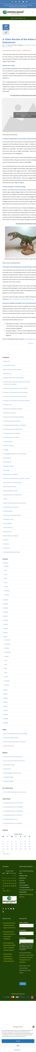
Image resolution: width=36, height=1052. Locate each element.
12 (11, 844)
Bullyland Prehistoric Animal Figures (14, 377)
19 (11, 846)
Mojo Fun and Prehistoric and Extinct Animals (17, 478)
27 (16, 849)
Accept (18, 1041)
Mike (5, 45)
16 (29, 844)
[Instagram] (3, 911)
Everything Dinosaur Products (12, 433)
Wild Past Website (9, 781)
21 (20, 846)
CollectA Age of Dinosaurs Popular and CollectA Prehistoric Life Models (17, 383)
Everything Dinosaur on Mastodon (13, 811)
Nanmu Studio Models (10, 486)
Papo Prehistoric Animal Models (13, 495)
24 (3, 849)
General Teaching (8, 445)
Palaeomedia (7, 769)
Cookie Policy (17, 1049)
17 (3, 846)
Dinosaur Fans (27, 45)
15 (25, 844)
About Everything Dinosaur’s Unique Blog (15, 733)
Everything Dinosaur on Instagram (13, 807)
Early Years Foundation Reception (13, 409)
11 (7, 844)
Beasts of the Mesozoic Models (12, 369)
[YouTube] (11, 908)
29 (25, 849)
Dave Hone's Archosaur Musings (13, 756)
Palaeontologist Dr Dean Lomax (12, 773)
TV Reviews (7, 548)
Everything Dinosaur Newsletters (13, 429)
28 (21, 849)
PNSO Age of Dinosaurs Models (12, 515)
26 (12, 849)
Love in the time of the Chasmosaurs (14, 760)
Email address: (23, 922)
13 (16, 844)
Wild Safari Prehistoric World (12, 552)
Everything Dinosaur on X (11, 819)
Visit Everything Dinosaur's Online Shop (15, 792)
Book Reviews (7, 373)
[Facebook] (3, 908)
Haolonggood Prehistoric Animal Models (15, 454)
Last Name (22, 938)
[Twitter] (5, 908)
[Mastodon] (13, 908)
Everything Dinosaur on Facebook (13, 803)
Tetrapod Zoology (8, 777)
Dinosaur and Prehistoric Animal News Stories (17, 400)
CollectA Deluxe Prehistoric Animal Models (16, 388)
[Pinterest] (8, 908)
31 (3, 851)
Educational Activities (10, 413)
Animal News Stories (9, 365)
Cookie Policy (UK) (9, 746)
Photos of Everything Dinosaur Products (15, 503)
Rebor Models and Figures (11, 535)
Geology (6, 449)
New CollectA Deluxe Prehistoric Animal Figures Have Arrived (9, 925)
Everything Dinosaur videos (11, 437)
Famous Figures (8, 441)
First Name (22, 930)
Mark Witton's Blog (9, 765)
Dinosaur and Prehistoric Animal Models (15, 396)
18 (7, 846)
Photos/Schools (8, 511)
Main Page (6, 470)
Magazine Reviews (9, 466)
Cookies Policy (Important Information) (15, 741)
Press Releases (8, 523)
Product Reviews (8, 527)
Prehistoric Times (8, 519)
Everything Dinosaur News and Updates (15, 425)
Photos (5, 499)
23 (30, 846)
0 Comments (9, 46)
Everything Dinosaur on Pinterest (13, 815)
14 (20, 844)
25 (7, 849)
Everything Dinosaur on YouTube (13, 823)
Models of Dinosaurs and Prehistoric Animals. (21, 299)
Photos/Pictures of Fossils (11, 507)
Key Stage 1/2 (7, 458)
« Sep (4, 854)
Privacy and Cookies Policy (11, 737)
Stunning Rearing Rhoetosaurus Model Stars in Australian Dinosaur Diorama (9, 946)
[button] (33, 1027)
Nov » (8, 854)
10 (3, 844)
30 (30, 849)
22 (25, 846)
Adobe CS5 (7, 361)
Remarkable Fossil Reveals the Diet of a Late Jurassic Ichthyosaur (9, 935)
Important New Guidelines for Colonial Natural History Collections (9, 957)
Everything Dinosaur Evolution (12, 421)
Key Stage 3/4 (7, 462)
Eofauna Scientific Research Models (14, 417)
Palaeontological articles (10, 490)
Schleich (6, 540)
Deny (18, 1045)
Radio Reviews (8, 531)
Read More (30, 343)
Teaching (6, 544)
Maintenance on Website (11, 474)
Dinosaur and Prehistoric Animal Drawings (16, 392)
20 (16, 846)
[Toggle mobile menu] (32, 12)
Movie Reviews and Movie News (13, 482)
